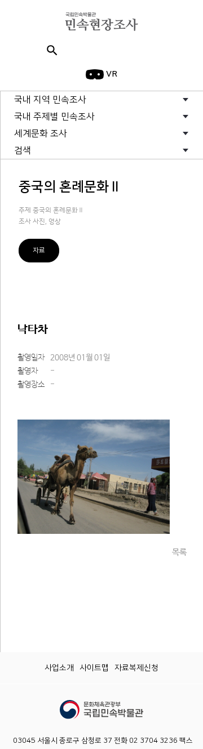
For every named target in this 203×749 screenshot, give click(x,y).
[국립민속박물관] (101, 704)
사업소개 (59, 667)
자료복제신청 (136, 667)
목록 (179, 552)
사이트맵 (94, 667)
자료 (39, 250)
